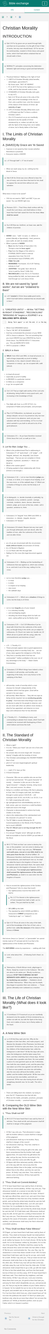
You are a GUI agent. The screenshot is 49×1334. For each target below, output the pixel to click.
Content (37, 10)
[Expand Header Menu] (44, 3)
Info (12, 10)
